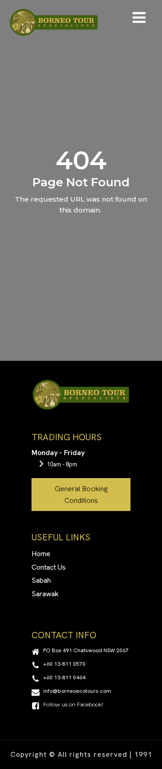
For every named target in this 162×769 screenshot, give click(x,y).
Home (41, 553)
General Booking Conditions (81, 494)
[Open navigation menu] (139, 18)
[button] (80, 652)
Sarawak (45, 594)
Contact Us (49, 567)
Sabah (41, 580)
